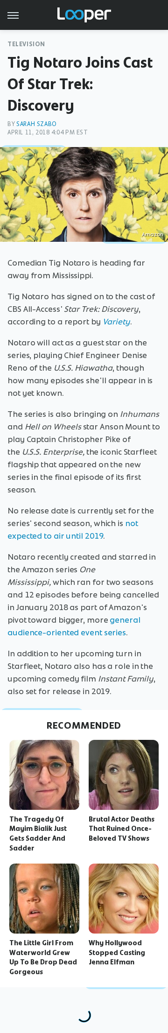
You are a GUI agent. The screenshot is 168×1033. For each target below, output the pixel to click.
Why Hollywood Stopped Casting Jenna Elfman (117, 952)
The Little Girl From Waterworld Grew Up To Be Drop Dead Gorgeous (43, 957)
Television (26, 44)
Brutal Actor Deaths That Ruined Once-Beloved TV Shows (121, 829)
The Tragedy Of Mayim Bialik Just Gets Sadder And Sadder (38, 834)
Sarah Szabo (36, 124)
